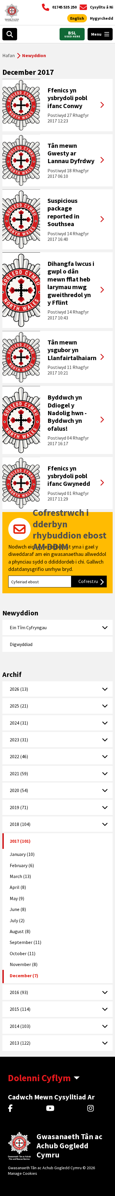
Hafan (8, 55)
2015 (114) (20, 1009)
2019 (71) (19, 807)
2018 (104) (20, 824)
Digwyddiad (21, 644)
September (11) (25, 942)
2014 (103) (20, 1026)
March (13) (20, 876)
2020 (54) (19, 790)
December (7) (24, 975)
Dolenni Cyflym (39, 1078)
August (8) (20, 931)
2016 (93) (19, 992)
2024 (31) (19, 723)
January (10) (22, 854)
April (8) (18, 887)
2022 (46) (19, 756)
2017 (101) (20, 841)
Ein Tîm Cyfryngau (28, 627)
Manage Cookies (22, 1173)
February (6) (22, 865)
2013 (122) (20, 1043)
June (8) (18, 909)
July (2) (17, 920)
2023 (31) (19, 740)
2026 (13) (19, 689)
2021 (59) (19, 773)
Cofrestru (92, 581)
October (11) (22, 953)
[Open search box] (9, 34)
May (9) (17, 898)
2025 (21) (19, 706)
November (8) (23, 964)
